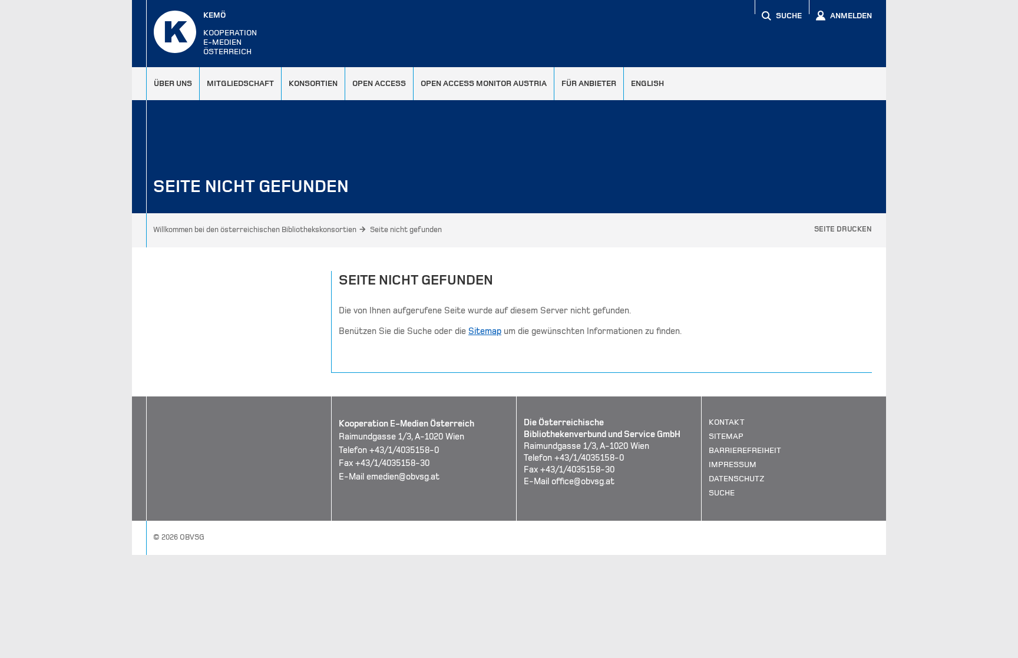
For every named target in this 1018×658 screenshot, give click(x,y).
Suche (722, 492)
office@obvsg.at (582, 481)
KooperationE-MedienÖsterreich (230, 33)
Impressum (732, 464)
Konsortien (313, 83)
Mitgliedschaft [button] (240, 83)
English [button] (647, 83)
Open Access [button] (379, 83)
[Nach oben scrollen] (862, 648)
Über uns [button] (173, 83)
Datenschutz (737, 478)
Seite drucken (843, 229)
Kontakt (727, 422)
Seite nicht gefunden (406, 230)
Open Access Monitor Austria (484, 83)
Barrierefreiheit (745, 450)
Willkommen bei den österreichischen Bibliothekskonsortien (254, 230)
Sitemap (484, 331)
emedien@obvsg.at (402, 476)
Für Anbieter (588, 83)
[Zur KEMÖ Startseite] (175, 32)
